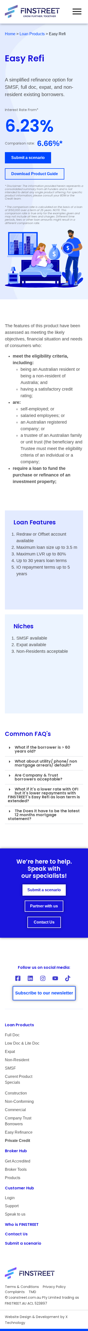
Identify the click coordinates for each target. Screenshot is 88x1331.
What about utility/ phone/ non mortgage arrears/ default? (46, 763)
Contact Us (16, 1234)
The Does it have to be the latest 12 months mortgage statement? (44, 815)
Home (10, 34)
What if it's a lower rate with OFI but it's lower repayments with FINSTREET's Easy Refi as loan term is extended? (44, 795)
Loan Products (32, 34)
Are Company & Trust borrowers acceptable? (38, 777)
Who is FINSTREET (22, 1224)
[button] (44, 749)
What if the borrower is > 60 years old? (42, 749)
